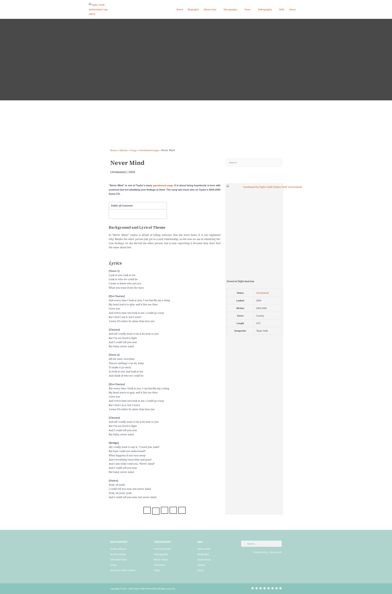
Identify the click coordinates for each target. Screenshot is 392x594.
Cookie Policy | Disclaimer (267, 552)
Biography (193, 9)
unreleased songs (163, 185)
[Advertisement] (196, 123)
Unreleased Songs (149, 150)
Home (179, 9)
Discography (230, 9)
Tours (247, 9)
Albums (123, 150)
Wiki (281, 9)
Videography (265, 9)
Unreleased (262, 292)
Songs (133, 150)
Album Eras (210, 9)
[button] (302, 9)
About (292, 9)
